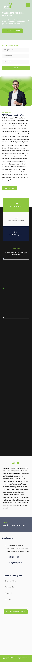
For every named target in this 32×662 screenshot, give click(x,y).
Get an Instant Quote (15, 611)
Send (16, 68)
